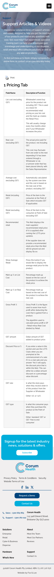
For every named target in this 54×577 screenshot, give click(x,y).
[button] (49, 6)
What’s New (8, 557)
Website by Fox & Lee (27, 573)
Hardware (7, 552)
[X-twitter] (32, 487)
